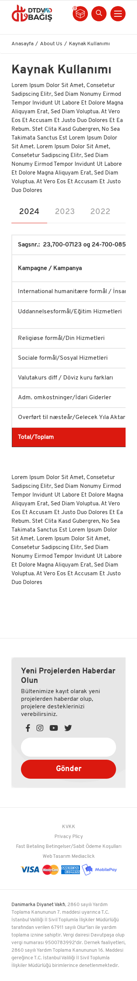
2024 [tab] (29, 212)
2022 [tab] (100, 212)
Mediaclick (83, 856)
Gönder (68, 769)
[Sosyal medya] (27, 729)
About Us (51, 44)
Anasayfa (22, 44)
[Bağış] (32, 13)
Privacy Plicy (68, 836)
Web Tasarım (56, 856)
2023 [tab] (65, 212)
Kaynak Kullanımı (89, 44)
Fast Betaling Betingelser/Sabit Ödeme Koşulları (68, 846)
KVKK (68, 826)
